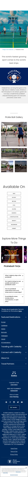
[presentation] (2, 257)
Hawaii (3, 339)
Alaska (3, 329)
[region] (14, 471)
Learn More (14, 385)
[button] (14, 134)
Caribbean (4, 325)
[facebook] (10, 402)
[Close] (26, 467)
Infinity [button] (14, 220)
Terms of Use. (5, 472)
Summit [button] (14, 228)
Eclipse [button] (14, 209)
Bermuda (4, 332)
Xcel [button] (14, 205)
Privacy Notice (18, 471)
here (20, 311)
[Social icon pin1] (6, 402)
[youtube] (22, 402)
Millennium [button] (14, 224)
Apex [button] (14, 193)
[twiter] (18, 402)
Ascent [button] (14, 197)
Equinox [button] (14, 213)
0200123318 (14, 391)
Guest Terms (14, 448)
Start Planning (14, 397)
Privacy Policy (14, 454)
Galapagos (4, 336)
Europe (3, 322)
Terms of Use (14, 451)
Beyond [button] (14, 201)
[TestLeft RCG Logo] (13, 461)
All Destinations (5, 342)
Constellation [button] (14, 216)
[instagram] (14, 402)
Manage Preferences (14, 474)
